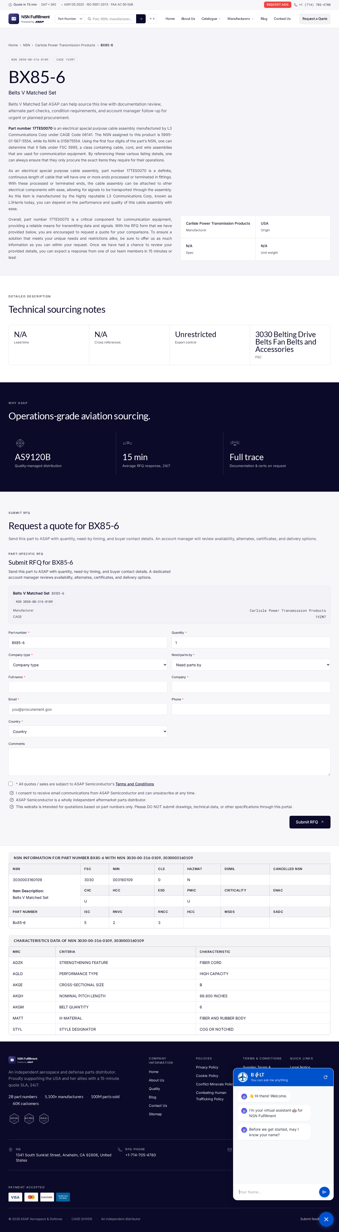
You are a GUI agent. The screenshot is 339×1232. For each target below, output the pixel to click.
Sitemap (155, 1114)
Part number (19, 633)
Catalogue (209, 19)
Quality (154, 1088)
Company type (20, 655)
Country (15, 721)
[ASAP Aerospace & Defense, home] (29, 19)
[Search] (141, 18)
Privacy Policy (207, 1067)
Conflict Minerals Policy (215, 1084)
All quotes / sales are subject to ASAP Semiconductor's (85, 784)
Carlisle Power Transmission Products (65, 45)
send (324, 1192)
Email (13, 699)
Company (180, 677)
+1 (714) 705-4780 (315, 5)
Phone (178, 699)
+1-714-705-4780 (140, 1155)
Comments (16, 744)
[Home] (22, 1060)
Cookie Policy (207, 1076)
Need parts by (183, 655)
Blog (264, 19)
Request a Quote (314, 19)
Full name (16, 677)
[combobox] (110, 18)
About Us (188, 19)
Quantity (179, 633)
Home (170, 19)
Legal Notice (300, 1067)
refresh (325, 1077)
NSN (26, 45)
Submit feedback (313, 1219)
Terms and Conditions (134, 784)
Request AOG (278, 4)
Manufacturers (239, 19)
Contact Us (282, 19)
